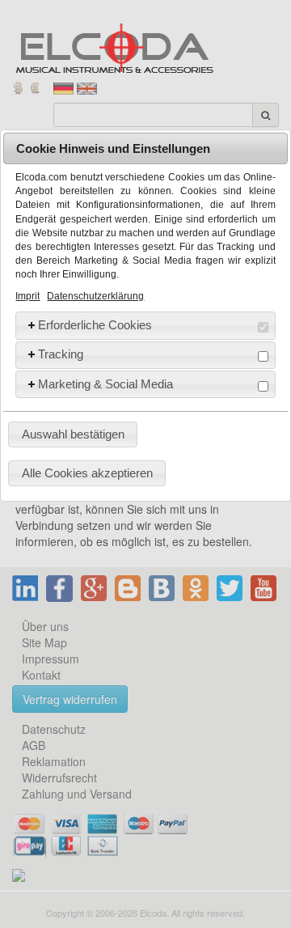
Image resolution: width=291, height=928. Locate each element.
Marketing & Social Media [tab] (105, 384)
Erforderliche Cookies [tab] (95, 325)
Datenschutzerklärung (95, 296)
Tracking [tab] (60, 354)
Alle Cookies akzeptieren (87, 473)
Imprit (27, 296)
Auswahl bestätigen (73, 434)
